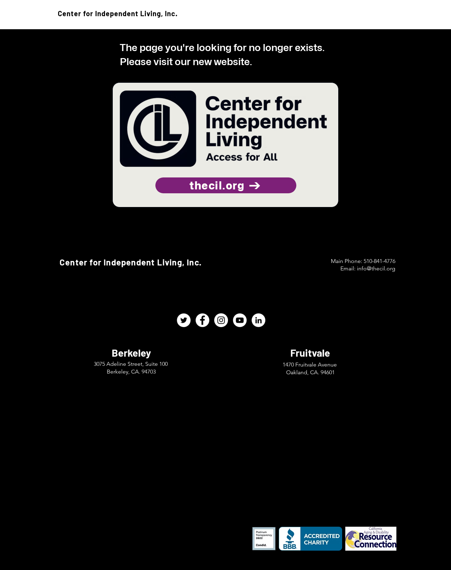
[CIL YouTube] (240, 320)
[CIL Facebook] (202, 320)
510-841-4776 (379, 261)
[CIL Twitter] (184, 320)
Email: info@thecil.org (367, 268)
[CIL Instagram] (221, 320)
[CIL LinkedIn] (258, 320)
